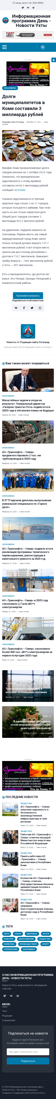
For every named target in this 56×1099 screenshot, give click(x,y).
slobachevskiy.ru (37, 1093)
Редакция (7, 1015)
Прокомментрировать (28, 295)
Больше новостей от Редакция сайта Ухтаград (27, 347)
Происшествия (28, 944)
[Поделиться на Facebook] (24, 307)
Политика (9, 944)
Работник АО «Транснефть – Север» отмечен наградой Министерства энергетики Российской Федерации (37, 839)
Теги (4, 1011)
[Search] (42, 47)
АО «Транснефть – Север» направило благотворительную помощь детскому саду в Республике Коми (37, 909)
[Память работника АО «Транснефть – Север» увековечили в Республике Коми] (11, 861)
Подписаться (28, 1061)
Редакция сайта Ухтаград (13, 122)
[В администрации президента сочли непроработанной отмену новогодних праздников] (28, 722)
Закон (18, 934)
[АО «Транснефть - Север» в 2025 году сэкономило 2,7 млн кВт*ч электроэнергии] (28, 580)
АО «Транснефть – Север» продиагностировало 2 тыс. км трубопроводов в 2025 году (21, 455)
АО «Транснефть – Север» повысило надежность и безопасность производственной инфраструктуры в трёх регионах (35, 814)
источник (20, 190)
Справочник (11, 949)
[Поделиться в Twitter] (32, 307)
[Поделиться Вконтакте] (16, 307)
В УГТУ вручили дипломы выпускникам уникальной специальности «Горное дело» (26, 504)
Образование (26, 939)
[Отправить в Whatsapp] (40, 307)
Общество (26, 803)
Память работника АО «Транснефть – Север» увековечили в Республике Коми (36, 861)
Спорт (45, 944)
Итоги (46, 934)
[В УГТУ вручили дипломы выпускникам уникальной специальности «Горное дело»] (28, 480)
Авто (6, 934)
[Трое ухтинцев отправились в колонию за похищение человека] (28, 686)
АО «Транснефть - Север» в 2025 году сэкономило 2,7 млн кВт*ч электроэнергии (25, 604)
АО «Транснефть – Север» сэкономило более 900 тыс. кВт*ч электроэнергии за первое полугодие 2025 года (27, 652)
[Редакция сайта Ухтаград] (28, 337)
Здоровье (31, 934)
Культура (9, 939)
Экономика (10, 88)
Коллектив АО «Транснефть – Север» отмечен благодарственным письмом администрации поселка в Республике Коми (37, 884)
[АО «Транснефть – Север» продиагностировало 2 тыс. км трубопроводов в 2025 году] (28, 431)
